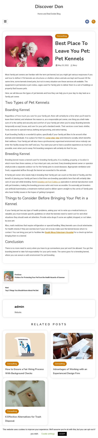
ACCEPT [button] (62, 434)
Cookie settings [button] (48, 434)
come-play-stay (52, 138)
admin (19, 306)
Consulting (62, 36)
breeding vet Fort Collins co (48, 182)
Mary (75, 65)
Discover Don (49, 6)
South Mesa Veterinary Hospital (59, 232)
